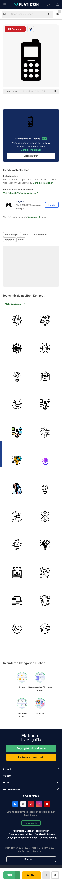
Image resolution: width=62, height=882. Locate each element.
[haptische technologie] (45, 460)
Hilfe (6, 782)
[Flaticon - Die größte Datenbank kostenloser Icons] (26, 4)
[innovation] (16, 376)
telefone (9, 239)
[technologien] (16, 516)
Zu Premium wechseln (31, 757)
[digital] (45, 404)
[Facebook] (15, 804)
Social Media (31, 796)
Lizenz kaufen (31, 155)
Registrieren (31, 823)
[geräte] (16, 600)
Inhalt (7, 769)
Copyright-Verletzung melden (22, 837)
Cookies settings (48, 837)
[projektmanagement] (45, 320)
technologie (11, 234)
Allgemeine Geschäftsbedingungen (31, 830)
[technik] (45, 488)
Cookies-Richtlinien (45, 834)
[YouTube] (47, 804)
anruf (21, 239)
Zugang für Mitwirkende (31, 748)
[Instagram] (39, 804)
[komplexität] (45, 572)
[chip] (45, 348)
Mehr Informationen (31, 149)
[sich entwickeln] (45, 628)
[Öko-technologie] (16, 628)
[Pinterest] (31, 804)
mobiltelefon (40, 234)
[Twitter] (23, 804)
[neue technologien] (16, 488)
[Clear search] (42, 14)
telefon (25, 234)
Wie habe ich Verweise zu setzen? (20, 193)
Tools (7, 776)
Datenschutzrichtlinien (20, 834)
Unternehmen (11, 789)
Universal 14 (33, 217)
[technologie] (16, 320)
